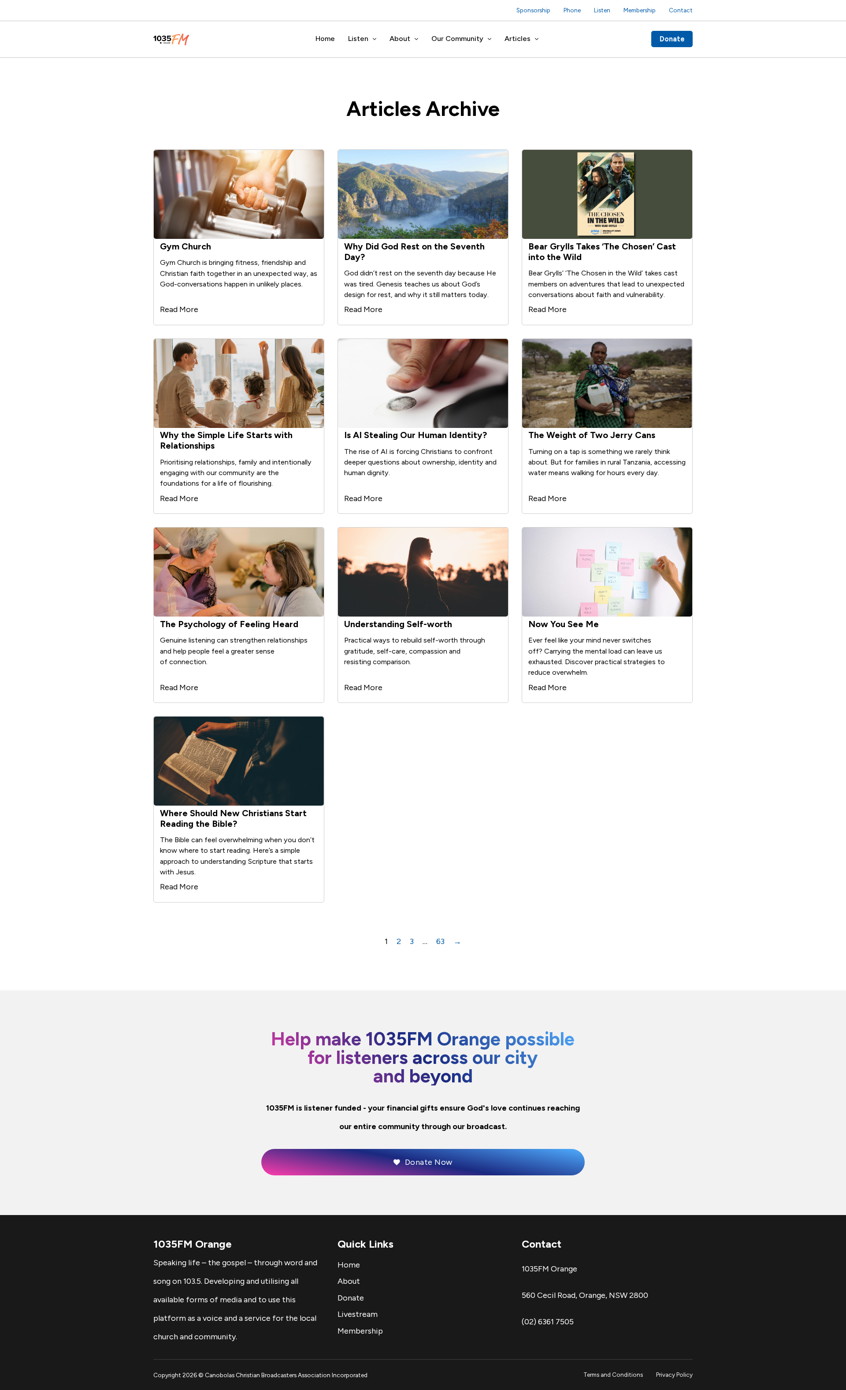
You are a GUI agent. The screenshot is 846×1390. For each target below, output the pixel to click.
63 (440, 941)
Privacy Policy (674, 1374)
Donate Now (429, 1162)
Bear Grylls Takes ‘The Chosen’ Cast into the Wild (602, 251)
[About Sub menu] (416, 39)
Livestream (358, 1314)
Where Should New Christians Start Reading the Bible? (233, 818)
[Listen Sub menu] (374, 39)
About (400, 38)
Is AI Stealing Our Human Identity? (415, 435)
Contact (681, 10)
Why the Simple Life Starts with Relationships (226, 440)
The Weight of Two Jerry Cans (591, 435)
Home (325, 38)
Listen (602, 10)
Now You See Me (563, 624)
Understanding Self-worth (398, 624)
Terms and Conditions (613, 1374)
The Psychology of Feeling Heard (229, 624)
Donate (672, 38)
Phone (572, 10)
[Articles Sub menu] (536, 39)
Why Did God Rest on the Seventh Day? (414, 251)
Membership (639, 10)
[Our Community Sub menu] (489, 39)
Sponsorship (533, 10)
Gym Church (185, 246)
